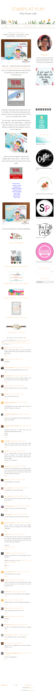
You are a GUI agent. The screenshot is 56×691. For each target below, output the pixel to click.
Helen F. (6, 479)
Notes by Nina (8, 375)
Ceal (5, 359)
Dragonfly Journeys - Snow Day (16, 317)
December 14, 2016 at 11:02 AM (19, 514)
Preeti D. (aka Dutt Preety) (11, 425)
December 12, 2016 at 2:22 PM (15, 347)
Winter (29, 343)
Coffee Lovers (14, 341)
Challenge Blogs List (30, 26)
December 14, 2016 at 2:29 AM (20, 496)
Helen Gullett (8, 634)
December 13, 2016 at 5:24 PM (18, 441)
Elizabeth (7, 591)
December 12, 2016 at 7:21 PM (15, 359)
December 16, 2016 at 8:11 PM (19, 624)
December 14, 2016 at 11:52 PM (15, 600)
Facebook (11, 337)
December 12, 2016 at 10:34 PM (21, 375)
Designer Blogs (31, 690)
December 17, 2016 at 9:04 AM (15, 643)
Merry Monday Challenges (20, 343)
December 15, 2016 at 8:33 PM (16, 616)
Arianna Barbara (8, 506)
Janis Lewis (7, 514)
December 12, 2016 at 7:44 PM (23, 367)
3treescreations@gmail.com (12, 653)
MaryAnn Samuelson (10, 402)
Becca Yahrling (8, 571)
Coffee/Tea (10, 343)
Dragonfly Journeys (9, 547)
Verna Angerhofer (9, 367)
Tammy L (6, 451)
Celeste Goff (8, 624)
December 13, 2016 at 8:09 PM (18, 466)
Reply (5, 355)
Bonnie (6, 580)
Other (24, 337)
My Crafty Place (46, 26)
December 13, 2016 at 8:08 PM (18, 451)
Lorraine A (7, 553)
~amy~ (6, 385)
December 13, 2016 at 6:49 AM (16, 385)
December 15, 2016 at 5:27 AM (15, 608)
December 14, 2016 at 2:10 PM (18, 553)
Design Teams (15, 26)
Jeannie (6, 534)
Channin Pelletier (9, 522)
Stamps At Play (28, 9)
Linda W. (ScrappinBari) (10, 414)
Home (6, 26)
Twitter (16, 337)
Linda (5, 347)
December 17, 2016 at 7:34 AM (20, 634)
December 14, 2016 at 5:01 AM (21, 506)
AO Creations (8, 496)
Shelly (6, 394)
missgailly (7, 441)
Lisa (5, 643)
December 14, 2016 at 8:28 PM (17, 580)
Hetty (6, 608)
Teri (5, 600)
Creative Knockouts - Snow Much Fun (16, 298)
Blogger (31, 687)
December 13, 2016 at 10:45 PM (17, 479)
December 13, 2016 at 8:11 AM (15, 394)
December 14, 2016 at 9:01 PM (18, 591)
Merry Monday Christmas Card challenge (15, 68)
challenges (8, 341)
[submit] (52, 271)
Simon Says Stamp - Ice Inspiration (16, 266)
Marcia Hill (7, 466)
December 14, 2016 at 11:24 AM (22, 522)
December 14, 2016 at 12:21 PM (17, 534)
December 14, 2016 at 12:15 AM (20, 488)
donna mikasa (8, 488)
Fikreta (6, 616)
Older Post (28, 685)
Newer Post (4, 685)
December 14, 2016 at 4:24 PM (21, 571)
